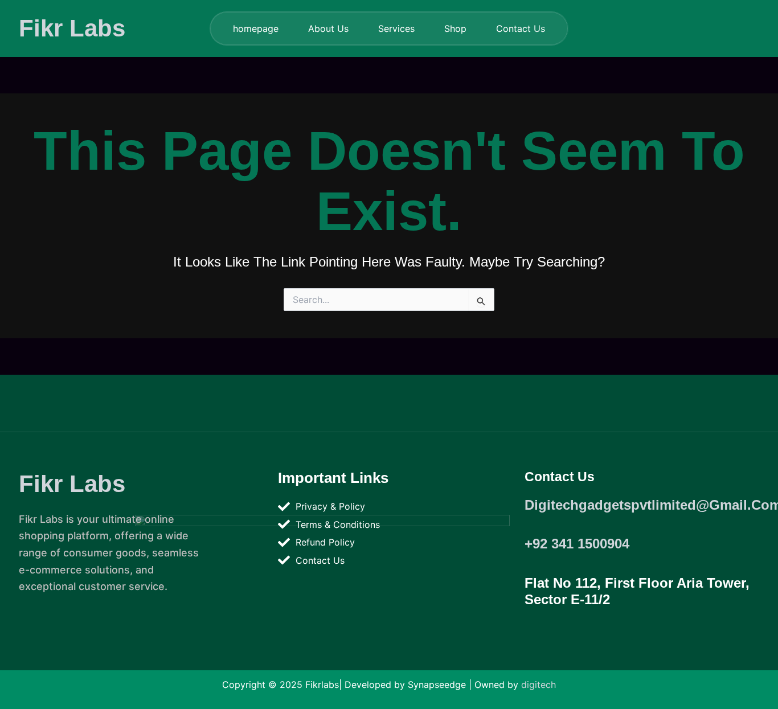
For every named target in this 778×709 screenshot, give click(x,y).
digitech (538, 684)
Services (396, 28)
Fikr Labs (72, 28)
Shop (455, 28)
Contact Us (520, 28)
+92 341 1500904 (577, 543)
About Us (328, 28)
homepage (256, 28)
